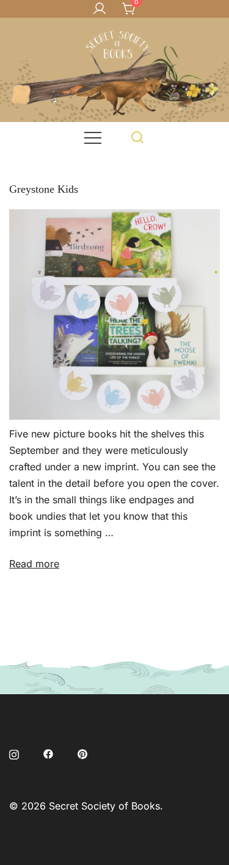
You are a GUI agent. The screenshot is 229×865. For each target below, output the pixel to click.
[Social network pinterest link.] (82, 753)
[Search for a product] (137, 137)
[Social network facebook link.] (48, 753)
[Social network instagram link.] (14, 753)
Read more (34, 564)
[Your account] (99, 9)
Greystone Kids (43, 189)
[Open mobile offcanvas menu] (92, 137)
